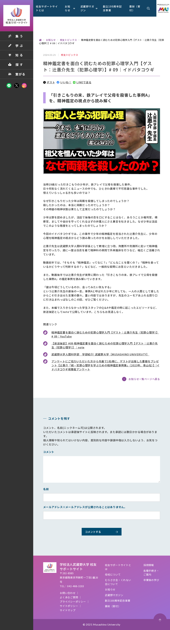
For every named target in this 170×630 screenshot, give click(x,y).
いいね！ (65, 82)
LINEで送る (83, 82)
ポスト (51, 82)
